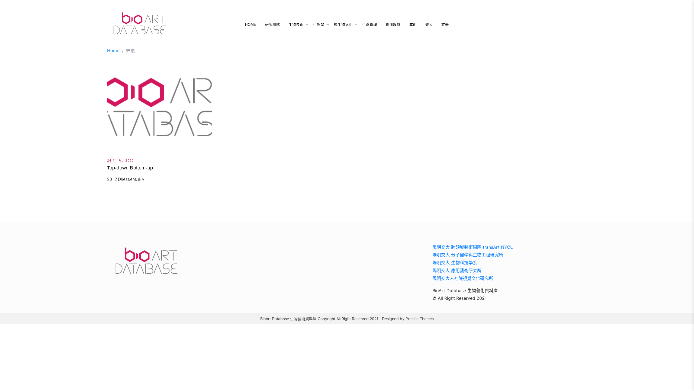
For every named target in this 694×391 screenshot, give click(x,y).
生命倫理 (369, 25)
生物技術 (296, 25)
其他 (413, 25)
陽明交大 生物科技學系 (454, 262)
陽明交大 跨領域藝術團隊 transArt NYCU (472, 247)
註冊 (445, 25)
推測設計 (393, 25)
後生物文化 (343, 25)
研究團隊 (272, 25)
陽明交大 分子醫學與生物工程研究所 (467, 254)
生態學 (318, 25)
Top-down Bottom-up (130, 168)
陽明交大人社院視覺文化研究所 (462, 278)
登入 (429, 25)
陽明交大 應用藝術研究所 (456, 270)
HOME (250, 25)
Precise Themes (420, 318)
